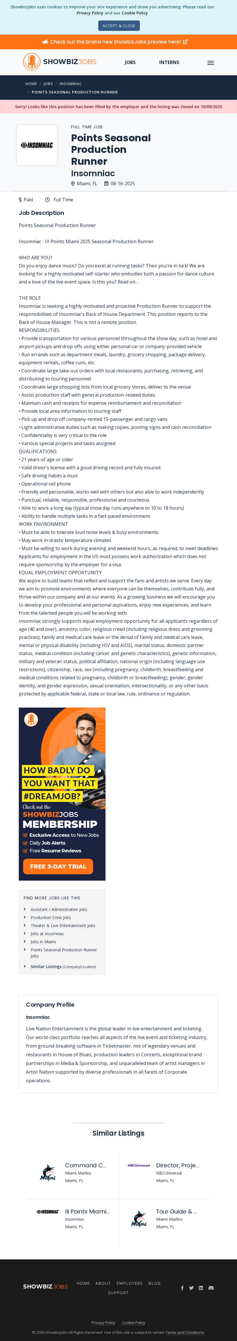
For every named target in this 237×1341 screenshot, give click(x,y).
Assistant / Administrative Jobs (59, 909)
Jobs (130, 62)
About (103, 1283)
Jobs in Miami (43, 941)
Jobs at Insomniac (47, 933)
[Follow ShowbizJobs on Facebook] (182, 1288)
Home (31, 83)
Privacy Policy (90, 13)
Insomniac (71, 83)
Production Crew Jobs (51, 917)
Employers (129, 1283)
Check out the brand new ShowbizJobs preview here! (116, 41)
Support (118, 1292)
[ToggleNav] (211, 62)
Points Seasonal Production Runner (75, 92)
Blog (154, 1283)
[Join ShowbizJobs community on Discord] (211, 1288)
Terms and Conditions (185, 1332)
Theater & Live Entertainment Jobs (63, 925)
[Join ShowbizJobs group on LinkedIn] (201, 1288)
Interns (169, 62)
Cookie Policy (135, 13)
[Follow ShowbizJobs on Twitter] (191, 1288)
